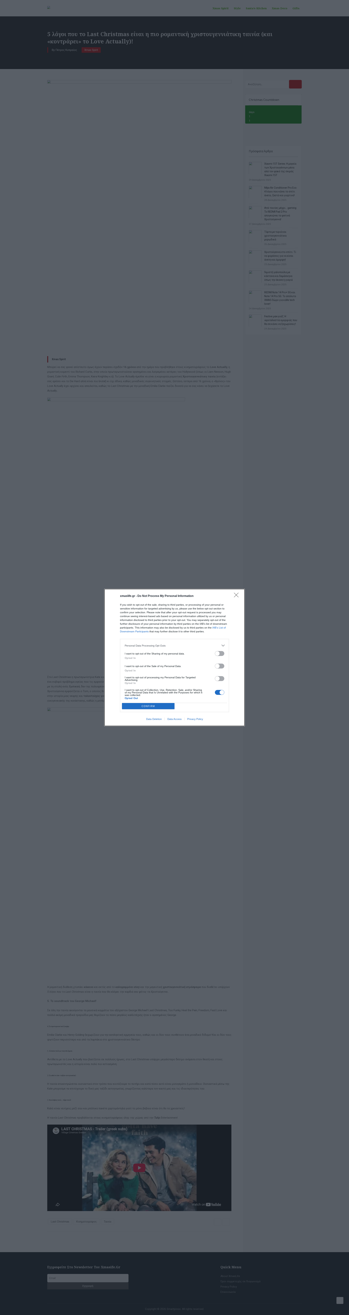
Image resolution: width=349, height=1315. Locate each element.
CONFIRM (148, 706)
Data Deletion (154, 719)
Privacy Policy (195, 719)
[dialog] (174, 657)
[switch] (219, 653)
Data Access (174, 719)
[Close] (237, 596)
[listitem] (174, 645)
